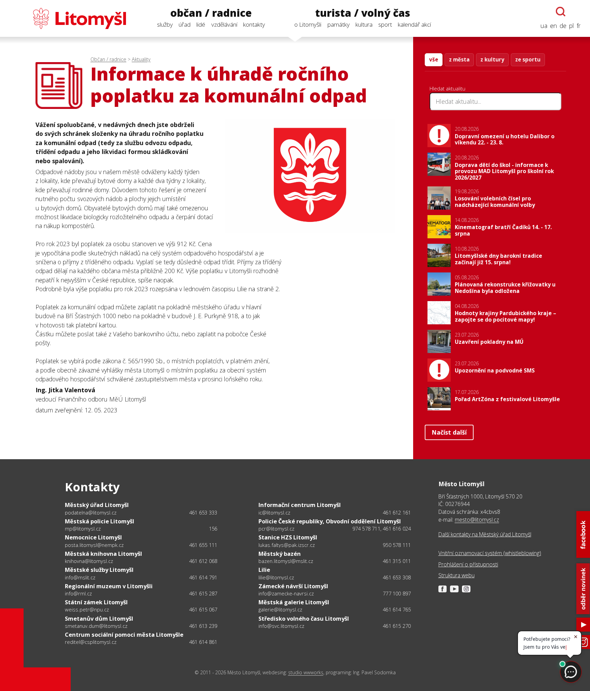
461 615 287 (203, 593)
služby (165, 24)
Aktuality (141, 59)
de (563, 26)
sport (385, 24)
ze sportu (527, 59)
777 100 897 (397, 593)
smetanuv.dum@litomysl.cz (96, 626)
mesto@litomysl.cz (477, 519)
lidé (200, 24)
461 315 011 (397, 561)
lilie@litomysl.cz (276, 577)
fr (578, 26)
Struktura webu (456, 575)
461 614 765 (397, 609)
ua (543, 26)
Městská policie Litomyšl (99, 521)
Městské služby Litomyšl (99, 570)
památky (338, 24)
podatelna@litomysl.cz (90, 512)
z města (459, 59)
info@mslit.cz (80, 577)
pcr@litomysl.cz (276, 528)
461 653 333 (203, 512)
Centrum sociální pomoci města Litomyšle (124, 634)
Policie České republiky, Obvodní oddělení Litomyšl (329, 521)
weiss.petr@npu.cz (87, 609)
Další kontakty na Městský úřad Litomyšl (484, 534)
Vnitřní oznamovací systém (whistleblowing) (489, 553)
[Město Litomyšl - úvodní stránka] (68, 18)
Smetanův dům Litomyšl (99, 618)
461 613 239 (203, 625)
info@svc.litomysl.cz (281, 626)
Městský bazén (279, 554)
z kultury (492, 59)
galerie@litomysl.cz (280, 609)
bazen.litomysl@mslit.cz (285, 561)
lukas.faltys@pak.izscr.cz (286, 545)
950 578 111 (397, 544)
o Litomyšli (307, 24)
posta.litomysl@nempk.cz (94, 545)
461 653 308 (397, 577)
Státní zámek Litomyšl (96, 602)
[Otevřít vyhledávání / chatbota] (560, 11)
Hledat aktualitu (447, 88)
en (553, 26)
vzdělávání (224, 24)
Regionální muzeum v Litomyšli (109, 586)
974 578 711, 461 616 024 (381, 528)
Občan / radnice (108, 59)
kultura (364, 24)
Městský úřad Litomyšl (97, 505)
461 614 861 (203, 641)
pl (571, 26)
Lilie (264, 570)
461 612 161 (397, 512)
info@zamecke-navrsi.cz (286, 593)
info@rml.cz (78, 593)
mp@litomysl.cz (83, 528)
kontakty (254, 24)
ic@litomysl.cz (274, 512)
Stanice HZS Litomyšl (287, 537)
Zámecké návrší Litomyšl (293, 586)
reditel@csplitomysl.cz (90, 642)
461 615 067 (203, 609)
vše (433, 59)
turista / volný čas (362, 13)
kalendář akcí (414, 24)
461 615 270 (397, 625)
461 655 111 (203, 544)
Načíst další (449, 432)
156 (213, 528)
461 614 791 (203, 577)
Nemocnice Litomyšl (93, 537)
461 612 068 (203, 561)
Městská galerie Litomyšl (293, 602)
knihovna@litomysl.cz (89, 561)
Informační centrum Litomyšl (299, 505)
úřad (185, 24)
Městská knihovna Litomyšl (103, 554)
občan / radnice (211, 13)
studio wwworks (305, 672)
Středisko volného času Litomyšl (303, 618)
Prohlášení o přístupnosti (468, 564)
